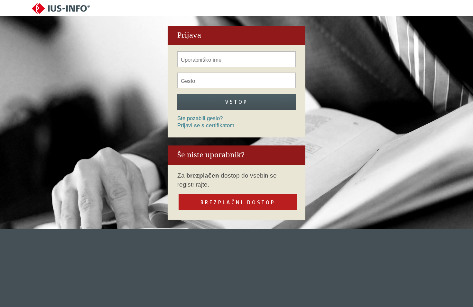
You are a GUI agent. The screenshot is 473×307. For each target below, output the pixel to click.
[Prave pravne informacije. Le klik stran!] (61, 8)
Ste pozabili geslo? (200, 118)
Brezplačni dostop (237, 202)
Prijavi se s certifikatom (205, 125)
